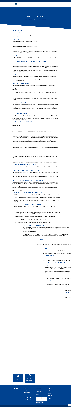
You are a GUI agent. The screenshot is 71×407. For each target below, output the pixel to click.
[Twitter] (28, 399)
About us (49, 398)
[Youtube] (25, 399)
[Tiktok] (30, 399)
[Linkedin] (25, 397)
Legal (17, 379)
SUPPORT (40, 3)
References (50, 395)
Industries (49, 393)
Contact (29, 378)
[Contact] (30, 375)
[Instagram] (28, 397)
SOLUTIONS (23, 3)
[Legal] (18, 376)
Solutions (49, 390)
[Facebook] (30, 397)
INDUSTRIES (29, 3)
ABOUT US (45, 3)
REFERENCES (34, 3)
